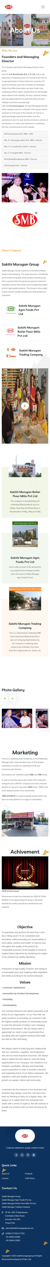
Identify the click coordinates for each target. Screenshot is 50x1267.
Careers (5, 1178)
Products (28, 1174)
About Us (5, 1174)
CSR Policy (30, 1178)
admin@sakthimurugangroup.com (19, 1228)
